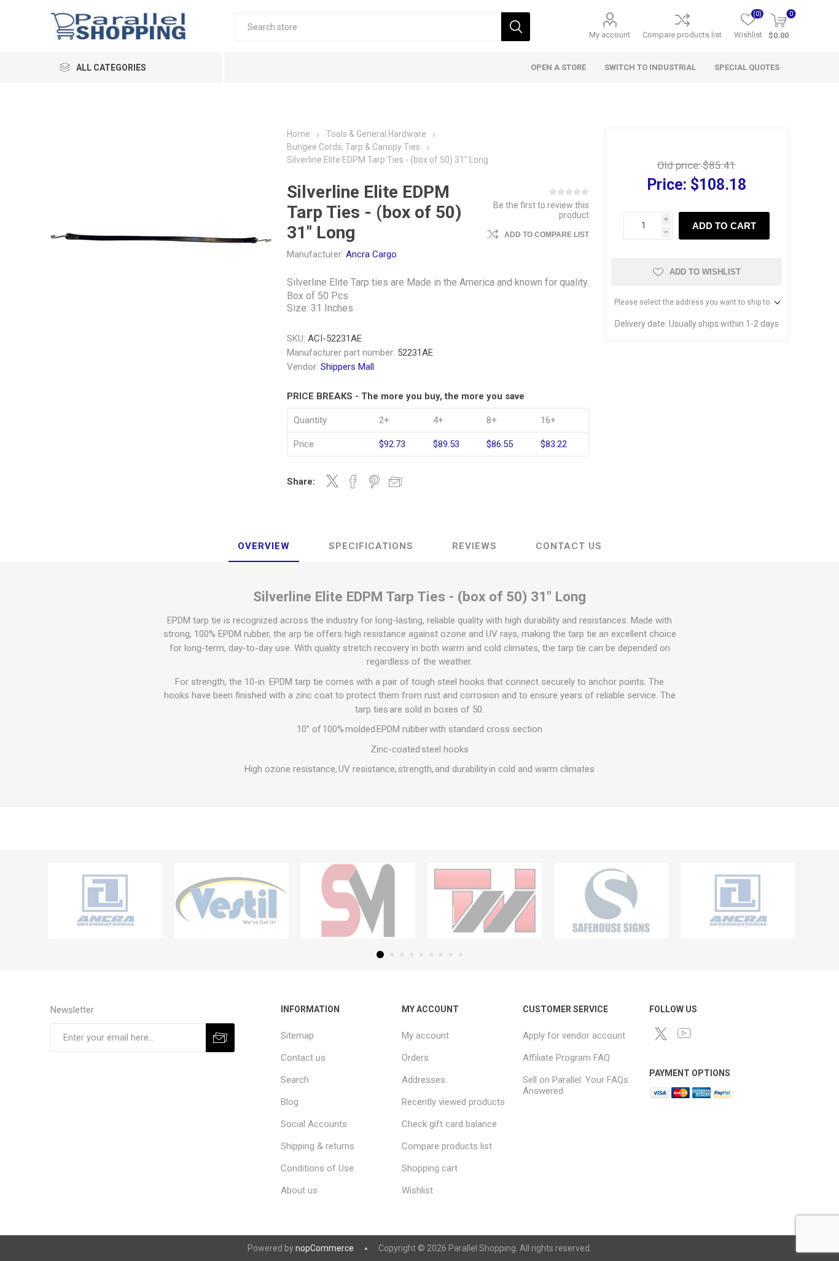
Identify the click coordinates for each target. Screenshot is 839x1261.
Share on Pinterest (374, 481)
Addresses (423, 1079)
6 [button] (431, 954)
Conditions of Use (317, 1168)
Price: (667, 184)
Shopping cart (430, 1168)
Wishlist (417, 1190)
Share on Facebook (353, 481)
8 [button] (451, 954)
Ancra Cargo (371, 254)
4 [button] (411, 954)
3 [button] (402, 954)
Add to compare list (546, 234)
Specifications (371, 546)
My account (609, 34)
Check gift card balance (449, 1124)
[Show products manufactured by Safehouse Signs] (611, 901)
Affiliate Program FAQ (566, 1057)
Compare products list (682, 34)
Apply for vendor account (574, 1035)
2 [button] (392, 954)
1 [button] (380, 954)
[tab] (263, 546)
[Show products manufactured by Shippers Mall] (358, 901)
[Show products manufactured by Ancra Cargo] (105, 901)
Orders (415, 1057)
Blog (290, 1101)
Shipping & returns (317, 1146)
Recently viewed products (453, 1101)
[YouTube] (684, 1033)
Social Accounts (314, 1124)
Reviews (474, 546)
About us (299, 1190)
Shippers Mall (347, 366)
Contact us (303, 1057)
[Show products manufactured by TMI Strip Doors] (484, 901)
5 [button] (421, 954)
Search (515, 26)
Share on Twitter (332, 481)
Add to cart (724, 226)
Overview (264, 546)
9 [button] (460, 954)
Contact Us (569, 546)
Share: (301, 481)
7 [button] (441, 954)
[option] (105, 901)
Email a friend (395, 481)
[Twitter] (661, 1034)
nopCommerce (324, 1248)
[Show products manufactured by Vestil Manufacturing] (231, 901)
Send (220, 1037)
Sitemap (297, 1035)
